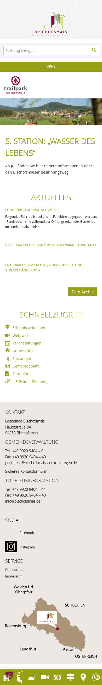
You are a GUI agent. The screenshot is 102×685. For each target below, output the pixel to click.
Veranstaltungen (27, 343)
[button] (9, 675)
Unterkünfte (23, 350)
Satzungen (22, 358)
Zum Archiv (82, 292)
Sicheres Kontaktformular (26, 471)
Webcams (21, 335)
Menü (51, 66)
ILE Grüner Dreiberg (30, 381)
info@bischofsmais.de (23, 501)
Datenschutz (14, 569)
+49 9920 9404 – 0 (27, 450)
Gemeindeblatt (26, 366)
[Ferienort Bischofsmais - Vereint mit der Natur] (51, 19)
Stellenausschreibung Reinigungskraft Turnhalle (51, 245)
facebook (27, 532)
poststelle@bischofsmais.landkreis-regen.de (41, 462)
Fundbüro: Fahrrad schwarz (30, 210)
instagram (27, 547)
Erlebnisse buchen (29, 327)
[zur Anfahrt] (51, 621)
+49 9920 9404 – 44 (29, 489)
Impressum (13, 576)
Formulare (22, 373)
